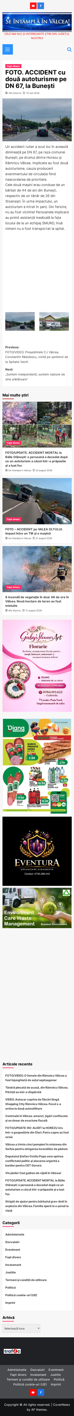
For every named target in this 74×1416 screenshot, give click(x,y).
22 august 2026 (44, 470)
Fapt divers (13, 66)
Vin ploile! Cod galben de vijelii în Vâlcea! (33, 1173)
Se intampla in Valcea (19, 470)
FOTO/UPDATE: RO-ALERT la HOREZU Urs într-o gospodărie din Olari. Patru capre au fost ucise (37, 1132)
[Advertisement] (37, 272)
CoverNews (61, 1405)
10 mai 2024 (32, 93)
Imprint (10, 1303)
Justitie (10, 1272)
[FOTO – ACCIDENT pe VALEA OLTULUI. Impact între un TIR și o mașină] (37, 501)
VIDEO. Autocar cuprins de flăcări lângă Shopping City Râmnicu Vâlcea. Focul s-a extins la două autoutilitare (33, 1104)
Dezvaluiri (12, 1242)
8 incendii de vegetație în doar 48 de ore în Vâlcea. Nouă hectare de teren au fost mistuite (37, 601)
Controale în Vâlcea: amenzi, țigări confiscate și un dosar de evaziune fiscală (36, 1118)
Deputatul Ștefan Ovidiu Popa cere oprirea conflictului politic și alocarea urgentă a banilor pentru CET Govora (34, 1161)
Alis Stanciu (15, 93)
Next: (35, 374)
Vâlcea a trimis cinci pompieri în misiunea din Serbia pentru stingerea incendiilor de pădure (36, 1147)
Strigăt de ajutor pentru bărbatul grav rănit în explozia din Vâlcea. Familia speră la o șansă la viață (37, 1206)
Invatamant (13, 1265)
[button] (6, 49)
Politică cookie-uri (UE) (21, 1295)
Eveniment (12, 1249)
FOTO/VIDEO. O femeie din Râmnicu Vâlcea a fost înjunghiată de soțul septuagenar (36, 1078)
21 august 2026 (44, 538)
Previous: (36, 354)
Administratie (14, 1234)
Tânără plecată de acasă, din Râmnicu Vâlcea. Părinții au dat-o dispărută (36, 1090)
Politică (10, 1287)
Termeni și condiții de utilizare (26, 1280)
